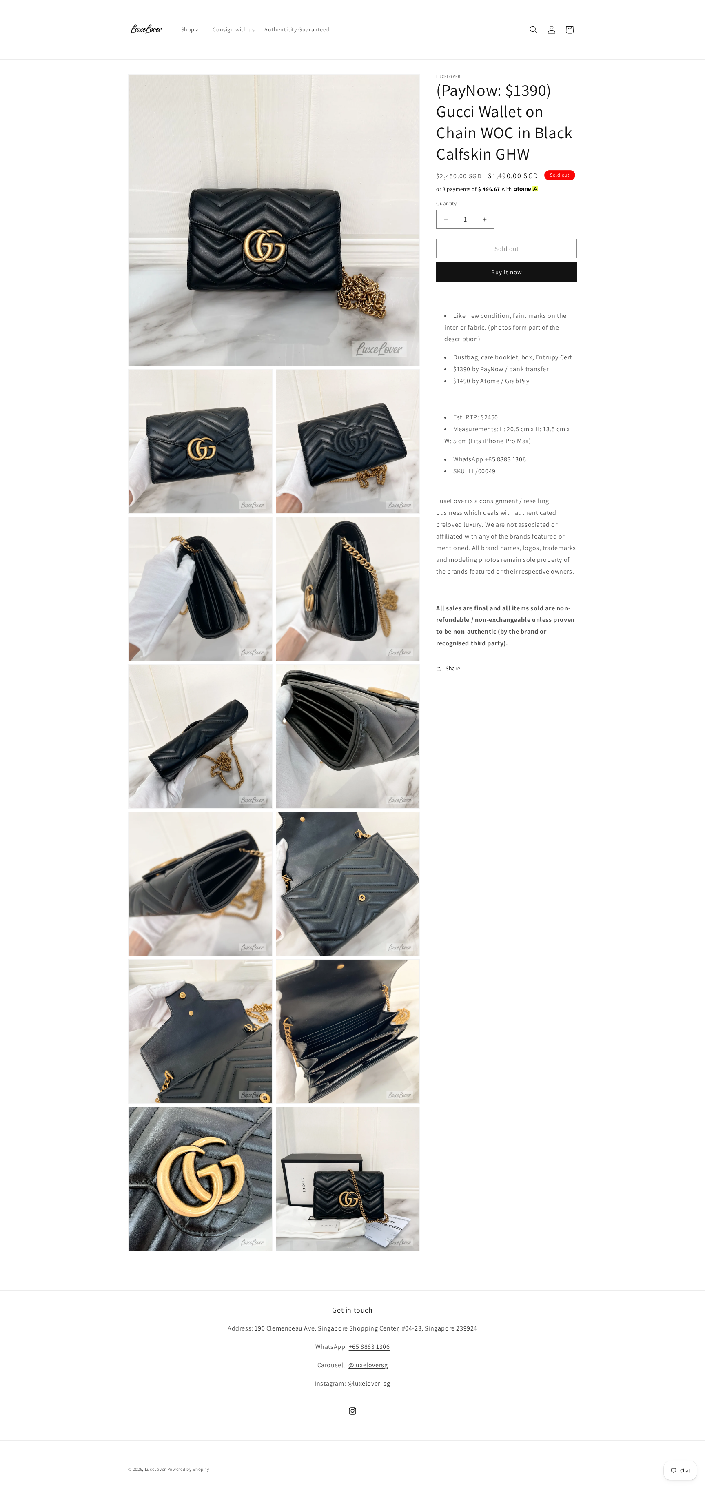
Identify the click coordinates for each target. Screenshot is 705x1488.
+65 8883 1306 (505, 459)
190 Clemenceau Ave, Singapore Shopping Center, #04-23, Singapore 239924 (366, 1328)
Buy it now (506, 272)
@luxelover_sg (369, 1383)
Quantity (446, 203)
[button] (534, 30)
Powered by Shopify (188, 1469)
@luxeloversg (368, 1365)
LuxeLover (155, 1469)
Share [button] (453, 668)
